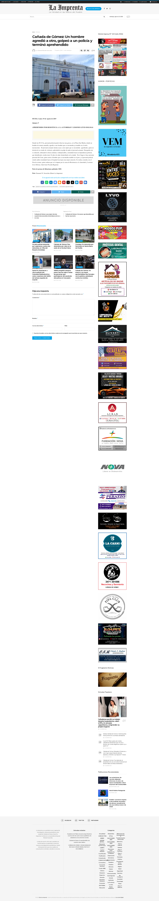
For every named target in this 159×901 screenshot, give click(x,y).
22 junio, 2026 (79, 280)
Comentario (36, 297)
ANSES (102, 838)
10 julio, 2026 (36, 282)
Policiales (38, 32)
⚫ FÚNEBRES (134, 1)
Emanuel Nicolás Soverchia (45, 50)
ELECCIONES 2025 (111, 846)
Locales (111, 884)
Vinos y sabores (120, 886)
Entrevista (111, 858)
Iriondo (111, 878)
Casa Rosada (102, 853)
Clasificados (102, 856)
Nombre (35, 318)
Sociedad (119, 879)
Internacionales (111, 873)
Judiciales (111, 880)
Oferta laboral (120, 844)
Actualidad (102, 833)
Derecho (102, 877)
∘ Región (23, 1)
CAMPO (102, 847)
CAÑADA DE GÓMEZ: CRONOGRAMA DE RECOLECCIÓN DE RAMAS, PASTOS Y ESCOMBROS (79, 847)
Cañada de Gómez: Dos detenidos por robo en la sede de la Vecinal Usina (62, 246)
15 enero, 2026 (113, 792)
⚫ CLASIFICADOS (143, 1)
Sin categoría (120, 876)
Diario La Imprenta (43, 897)
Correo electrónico (38, 325)
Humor (111, 869)
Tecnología (120, 881)
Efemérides (111, 833)
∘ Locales (15, 1)
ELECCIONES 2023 (111, 842)
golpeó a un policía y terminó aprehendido (47, 186)
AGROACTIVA (102, 836)
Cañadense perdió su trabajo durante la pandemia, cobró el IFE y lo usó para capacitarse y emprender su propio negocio (109, 723)
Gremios (111, 864)
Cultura (102, 870)
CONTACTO (154, 1)
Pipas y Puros (120, 854)
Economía (102, 883)
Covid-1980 (102, 868)
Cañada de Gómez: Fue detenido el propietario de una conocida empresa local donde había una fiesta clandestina (115, 762)
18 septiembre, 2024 (114, 786)
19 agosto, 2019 (59, 50)
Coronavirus (102, 862)
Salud (119, 868)
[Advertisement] (79, 25)
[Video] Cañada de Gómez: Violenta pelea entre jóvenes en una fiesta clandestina (114, 734)
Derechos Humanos (102, 880)
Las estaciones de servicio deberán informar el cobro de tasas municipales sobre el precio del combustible (117, 781)
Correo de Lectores (102, 865)
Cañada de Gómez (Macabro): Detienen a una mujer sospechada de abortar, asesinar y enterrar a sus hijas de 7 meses (114, 753)
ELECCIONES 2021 (111, 838)
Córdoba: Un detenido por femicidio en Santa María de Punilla (84, 246)
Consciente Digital (119, 897)
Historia (111, 866)
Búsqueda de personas (102, 844)
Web (66, 325)
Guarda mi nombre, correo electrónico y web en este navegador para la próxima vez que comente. (60, 333)
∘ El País (37, 1)
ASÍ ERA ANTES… (102, 841)
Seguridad (120, 871)
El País (111, 836)
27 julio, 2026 (58, 250)
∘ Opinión (30, 1)
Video (119, 883)
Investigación (111, 875)
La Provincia (111, 882)
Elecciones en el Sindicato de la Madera (111, 851)
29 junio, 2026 (58, 280)
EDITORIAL (102, 885)
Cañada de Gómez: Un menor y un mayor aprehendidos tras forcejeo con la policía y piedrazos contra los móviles (84, 274)
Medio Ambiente (111, 887)
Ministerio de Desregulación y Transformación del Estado (120, 836)
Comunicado (102, 858)
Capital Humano (102, 850)
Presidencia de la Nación (120, 863)
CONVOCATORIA (103, 860)
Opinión (120, 847)
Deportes (102, 875)
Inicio (33, 32)
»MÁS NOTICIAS (5, 1)
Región (120, 866)
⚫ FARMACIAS (127, 1)
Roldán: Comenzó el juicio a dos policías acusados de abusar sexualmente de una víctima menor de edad (117, 803)
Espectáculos (111, 860)
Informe (111, 871)
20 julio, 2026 (79, 250)
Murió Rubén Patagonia (117, 790)
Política (120, 859)
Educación (102, 887)
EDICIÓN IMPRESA (94, 8)
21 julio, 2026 (113, 808)
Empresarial (111, 855)
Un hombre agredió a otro (66, 186)
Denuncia (102, 873)
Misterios (119, 841)
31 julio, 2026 (36, 252)
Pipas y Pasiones (119, 850)
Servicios (119, 873)
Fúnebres (111, 862)
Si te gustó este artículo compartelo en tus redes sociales (63, 177)
